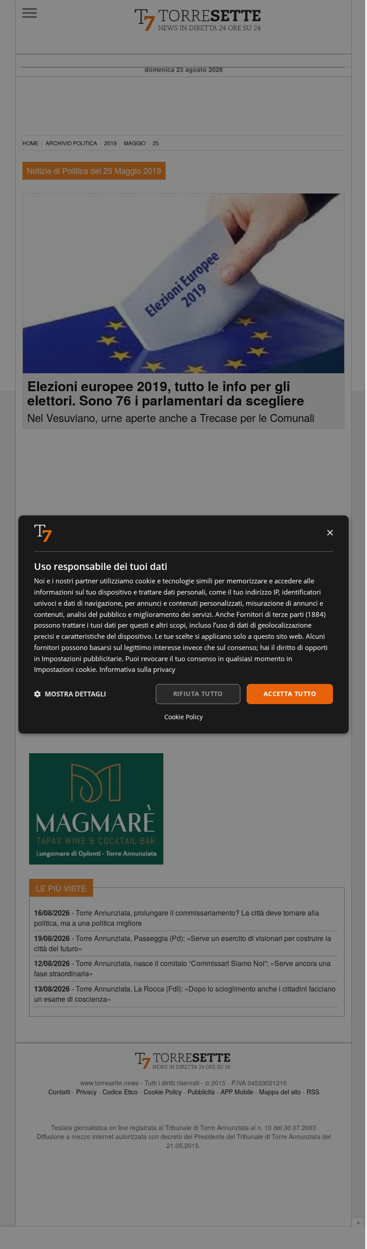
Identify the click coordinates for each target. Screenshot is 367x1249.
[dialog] (183, 624)
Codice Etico (120, 1091)
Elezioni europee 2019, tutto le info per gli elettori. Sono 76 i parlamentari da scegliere (165, 392)
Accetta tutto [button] (290, 693)
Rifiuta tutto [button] (198, 693)
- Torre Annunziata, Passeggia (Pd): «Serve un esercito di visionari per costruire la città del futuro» (182, 943)
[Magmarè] (96, 809)
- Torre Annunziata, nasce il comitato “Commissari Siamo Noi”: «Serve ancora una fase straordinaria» (182, 968)
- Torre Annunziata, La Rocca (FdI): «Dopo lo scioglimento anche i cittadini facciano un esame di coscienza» (185, 993)
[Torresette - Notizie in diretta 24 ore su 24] (183, 1060)
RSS (313, 1091)
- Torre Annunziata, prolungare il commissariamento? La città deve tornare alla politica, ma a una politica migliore (176, 917)
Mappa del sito (280, 1091)
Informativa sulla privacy (137, 669)
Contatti (59, 1091)
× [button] (329, 533)
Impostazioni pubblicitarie (82, 658)
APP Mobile (237, 1091)
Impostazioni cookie (65, 669)
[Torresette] (242, 20)
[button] (70, 694)
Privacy (86, 1091)
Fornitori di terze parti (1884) (280, 614)
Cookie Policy (163, 1091)
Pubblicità (201, 1091)
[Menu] (29, 13)
